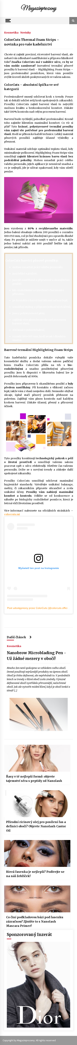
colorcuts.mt (12, 514)
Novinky (25, 32)
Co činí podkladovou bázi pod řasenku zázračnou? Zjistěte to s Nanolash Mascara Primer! (34, 921)
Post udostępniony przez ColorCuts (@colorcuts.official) (38, 608)
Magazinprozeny (38, 8)
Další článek (17, 637)
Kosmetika (11, 32)
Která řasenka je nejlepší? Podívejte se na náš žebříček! (35, 874)
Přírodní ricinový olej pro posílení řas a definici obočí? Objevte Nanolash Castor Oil (36, 826)
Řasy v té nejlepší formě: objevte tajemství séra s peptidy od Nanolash (34, 779)
